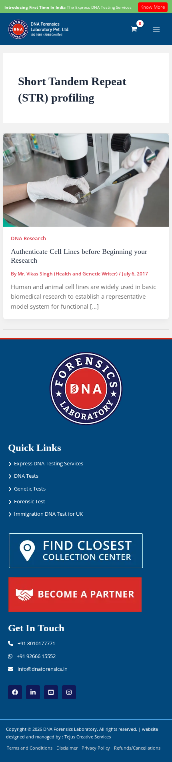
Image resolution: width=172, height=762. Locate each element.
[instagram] (69, 692)
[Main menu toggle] (156, 29)
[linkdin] (33, 692)
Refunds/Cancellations (137, 748)
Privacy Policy (96, 748)
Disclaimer (67, 748)
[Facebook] (15, 692)
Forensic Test (29, 501)
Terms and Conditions (29, 748)
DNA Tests (26, 475)
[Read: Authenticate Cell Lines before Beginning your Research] (86, 179)
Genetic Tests (30, 488)
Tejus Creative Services (87, 737)
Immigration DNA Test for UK (48, 513)
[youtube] (51, 692)
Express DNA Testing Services (48, 463)
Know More (152, 7)
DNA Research (28, 238)
